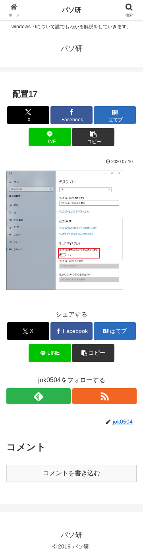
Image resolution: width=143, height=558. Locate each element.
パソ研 (71, 9)
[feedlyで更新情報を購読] (38, 396)
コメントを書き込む (71, 473)
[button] (93, 137)
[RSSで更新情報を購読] (104, 396)
